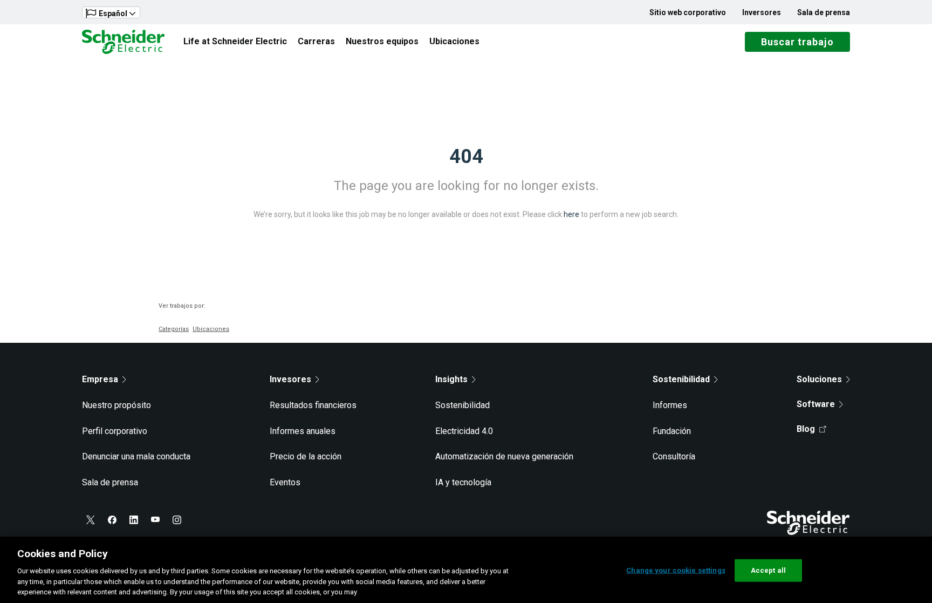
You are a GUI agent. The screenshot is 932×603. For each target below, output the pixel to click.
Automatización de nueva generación (504, 456)
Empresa (100, 379)
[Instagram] (177, 520)
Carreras (316, 41)
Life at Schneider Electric (235, 41)
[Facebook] (112, 520)
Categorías (174, 329)
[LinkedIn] (133, 520)
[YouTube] (155, 520)
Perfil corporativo (114, 431)
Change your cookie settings (675, 570)
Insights (451, 379)
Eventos (285, 482)
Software (816, 404)
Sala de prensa (823, 12)
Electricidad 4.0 (464, 431)
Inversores (761, 12)
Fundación (672, 431)
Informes (670, 405)
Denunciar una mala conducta (136, 456)
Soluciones (819, 379)
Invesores (290, 379)
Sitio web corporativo (687, 12)
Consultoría (674, 456)
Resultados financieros (313, 405)
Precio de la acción (305, 456)
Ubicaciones (454, 41)
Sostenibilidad (462, 405)
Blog (806, 429)
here (571, 214)
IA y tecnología (463, 482)
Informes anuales (302, 431)
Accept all (768, 570)
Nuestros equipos (382, 41)
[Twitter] (90, 520)
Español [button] (113, 13)
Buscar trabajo (797, 42)
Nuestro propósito (116, 405)
